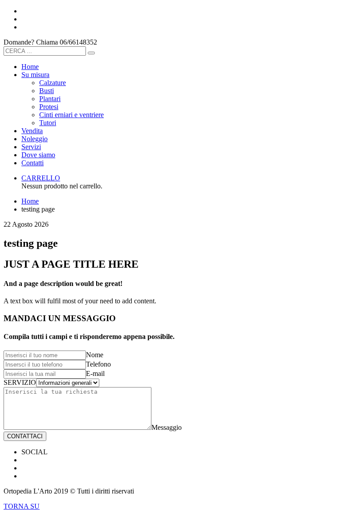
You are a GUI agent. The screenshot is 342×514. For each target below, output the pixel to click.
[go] (91, 53)
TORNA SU (22, 506)
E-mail (95, 373)
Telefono (98, 364)
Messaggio (166, 427)
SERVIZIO (20, 382)
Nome (94, 355)
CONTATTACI (25, 436)
